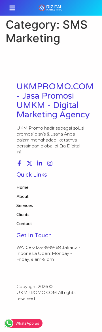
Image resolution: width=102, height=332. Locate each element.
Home (22, 187)
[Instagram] (50, 163)
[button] (12, 8)
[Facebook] (19, 163)
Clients (22, 214)
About (22, 196)
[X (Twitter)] (29, 163)
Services (24, 205)
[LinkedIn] (39, 163)
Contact (24, 223)
